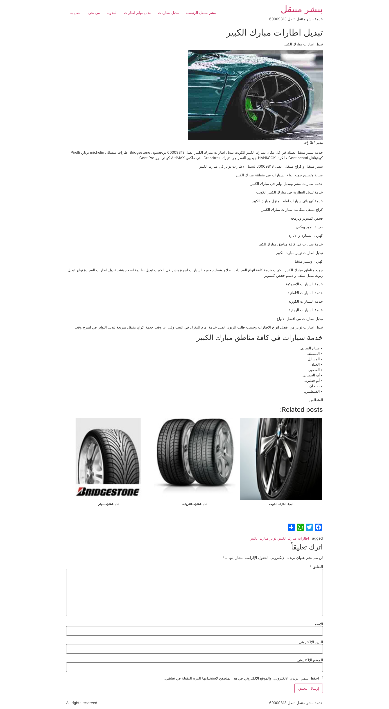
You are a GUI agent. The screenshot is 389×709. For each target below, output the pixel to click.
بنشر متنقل (302, 8)
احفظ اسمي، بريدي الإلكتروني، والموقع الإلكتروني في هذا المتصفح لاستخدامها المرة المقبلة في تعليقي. (241, 678)
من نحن (94, 12)
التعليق (316, 566)
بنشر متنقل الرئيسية (200, 12)
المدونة (112, 12)
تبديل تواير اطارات (137, 12)
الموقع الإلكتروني (310, 660)
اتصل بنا (75, 12)
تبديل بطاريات (168, 12)
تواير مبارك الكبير (263, 538)
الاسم (318, 624)
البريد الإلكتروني (311, 642)
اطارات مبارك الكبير (293, 538)
